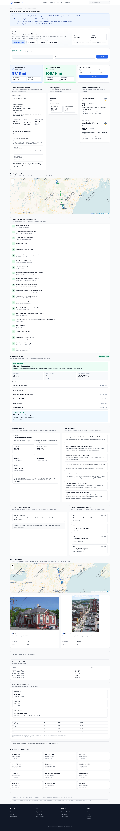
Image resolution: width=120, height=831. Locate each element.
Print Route (53, 42)
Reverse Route (19, 42)
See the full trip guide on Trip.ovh (35, 797)
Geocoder (64, 814)
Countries (13, 812)
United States (18, 8)
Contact (89, 818)
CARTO (107, 213)
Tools (58, 2)
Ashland (53, 98)
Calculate (93, 76)
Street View (64, 816)
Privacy (89, 816)
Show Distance (102, 56)
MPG (90, 69)
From (13, 54)
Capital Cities (13, 816)
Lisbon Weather (88, 98)
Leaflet (94, 213)
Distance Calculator (66, 812)
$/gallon (81, 69)
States (12, 814)
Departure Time (16, 95)
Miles (100, 69)
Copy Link (32, 42)
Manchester (68, 634)
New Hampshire (28, 8)
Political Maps (39, 814)
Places (44, 2)
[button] (57, 182)
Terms (88, 814)
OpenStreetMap (100, 213)
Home (12, 8)
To (55, 54)
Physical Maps (40, 812)
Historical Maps (40, 816)
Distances (67, 2)
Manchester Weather (90, 123)
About (88, 812)
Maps (51, 2)
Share (43, 42)
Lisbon (36, 8)
